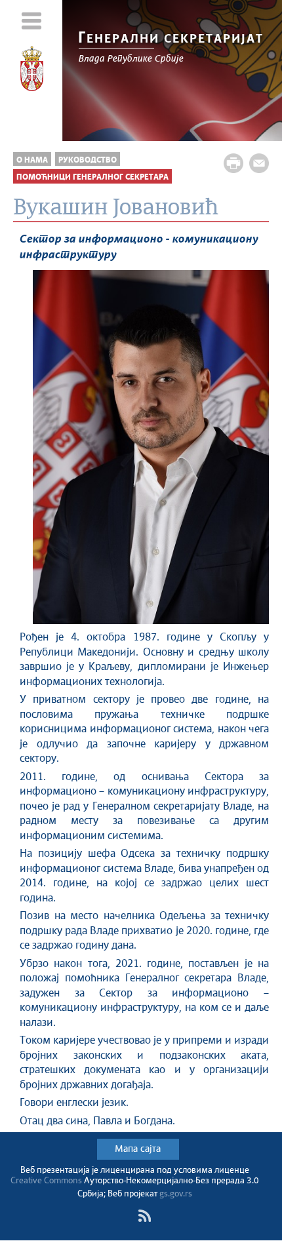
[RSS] (144, 1216)
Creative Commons (46, 1181)
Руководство (87, 160)
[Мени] (31, 20)
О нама (32, 160)
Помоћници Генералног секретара (92, 177)
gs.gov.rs (175, 1194)
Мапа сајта (138, 1149)
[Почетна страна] (31, 71)
